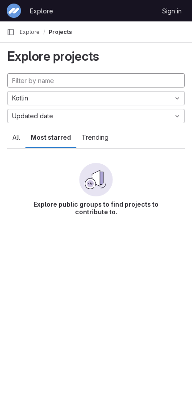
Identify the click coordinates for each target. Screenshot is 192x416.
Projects (60, 32)
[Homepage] (14, 11)
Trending (95, 137)
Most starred (51, 137)
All (16, 137)
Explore (41, 11)
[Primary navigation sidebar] (11, 32)
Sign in (172, 11)
